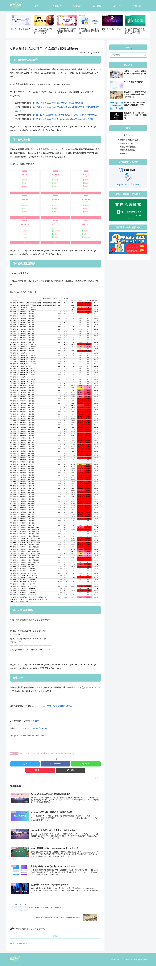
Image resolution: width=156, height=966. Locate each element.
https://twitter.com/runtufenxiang (32, 728)
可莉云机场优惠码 (127, 150)
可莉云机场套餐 (126, 143)
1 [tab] (78, 39)
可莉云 (42, 753)
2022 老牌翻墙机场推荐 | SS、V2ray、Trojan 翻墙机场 (58, 103)
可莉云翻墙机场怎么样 (129, 140)
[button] (70, 770)
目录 (126, 135)
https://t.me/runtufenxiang (32, 736)
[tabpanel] (21, 24)
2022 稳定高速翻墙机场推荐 (59, 706)
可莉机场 (51, 753)
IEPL (24, 753)
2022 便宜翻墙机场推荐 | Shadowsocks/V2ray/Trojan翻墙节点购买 (63, 119)
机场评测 (70, 753)
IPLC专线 (33, 753)
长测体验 (123, 153)
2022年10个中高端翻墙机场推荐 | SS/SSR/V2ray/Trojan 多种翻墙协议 (65, 115)
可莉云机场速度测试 (128, 147)
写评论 (55, 936)
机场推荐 (15, 753)
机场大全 (35, 721)
